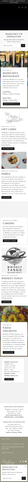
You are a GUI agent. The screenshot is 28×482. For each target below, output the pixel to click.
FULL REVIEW (6, 301)
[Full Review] (14, 160)
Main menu (5, 439)
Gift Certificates (8, 148)
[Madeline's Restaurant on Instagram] (23, 461)
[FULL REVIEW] (14, 260)
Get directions (9, 379)
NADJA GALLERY (8, 352)
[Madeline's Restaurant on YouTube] (26, 461)
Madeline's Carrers (10, 240)
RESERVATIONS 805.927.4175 (11, 103)
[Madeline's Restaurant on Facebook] (20, 461)
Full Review (6, 197)
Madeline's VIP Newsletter (12, 444)
